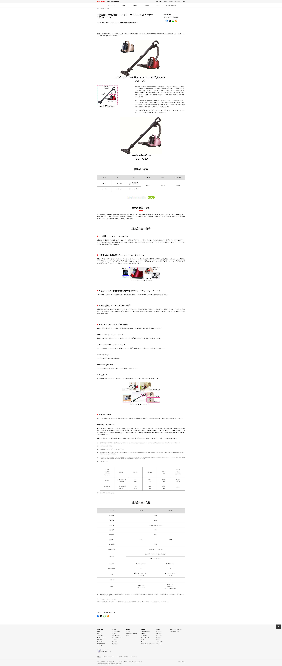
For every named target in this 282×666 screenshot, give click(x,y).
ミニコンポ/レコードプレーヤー (148, 643)
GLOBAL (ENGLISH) (181, 661)
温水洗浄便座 (114, 639)
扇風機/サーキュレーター (131, 633)
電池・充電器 (114, 641)
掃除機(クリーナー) (116, 635)
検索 (184, 1)
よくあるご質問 (159, 641)
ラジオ (142, 639)
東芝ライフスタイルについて (109, 656)
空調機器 (135, 5)
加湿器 (127, 635)
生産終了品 (158, 639)
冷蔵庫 (98, 631)
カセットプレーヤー (145, 637)
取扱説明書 (158, 637)
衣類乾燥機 (114, 633)
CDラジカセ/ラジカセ (145, 631)
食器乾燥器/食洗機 (101, 643)
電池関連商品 (114, 643)
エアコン (128, 631)
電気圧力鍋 (99, 639)
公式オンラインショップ (170, 5)
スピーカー (143, 641)
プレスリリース (133, 656)
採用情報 (171, 1)
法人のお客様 (177, 1)
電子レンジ (99, 633)
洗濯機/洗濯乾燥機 (116, 631)
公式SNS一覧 (139, 661)
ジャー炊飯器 (100, 635)
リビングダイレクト (174, 631)
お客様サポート (159, 631)
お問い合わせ (158, 1)
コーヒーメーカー (101, 641)
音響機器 (147, 5)
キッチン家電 (111, 5)
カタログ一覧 (158, 635)
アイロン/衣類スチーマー (117, 637)
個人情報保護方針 (110, 661)
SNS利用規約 (131, 661)
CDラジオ (143, 633)
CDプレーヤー (144, 635)
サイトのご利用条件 (101, 661)
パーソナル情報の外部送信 (121, 661)
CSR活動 (120, 656)
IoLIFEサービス (159, 643)
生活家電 (123, 5)
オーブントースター (101, 637)
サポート (158, 5)
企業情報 (165, 1)
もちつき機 (99, 645)
